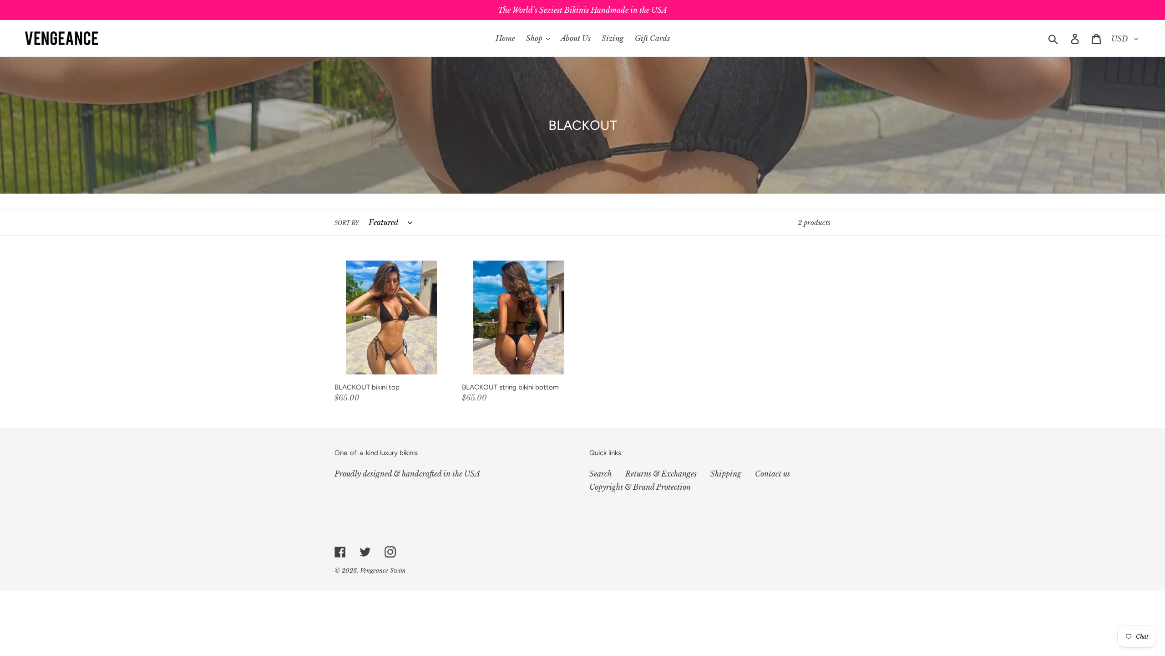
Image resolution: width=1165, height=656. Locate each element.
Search (600, 473)
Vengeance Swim (382, 570)
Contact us (772, 473)
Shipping (725, 473)
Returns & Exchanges (661, 473)
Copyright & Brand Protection (640, 487)
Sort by (346, 223)
